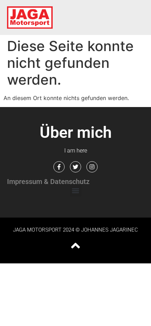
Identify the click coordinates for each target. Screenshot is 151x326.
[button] (75, 191)
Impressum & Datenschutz (48, 181)
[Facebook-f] (59, 166)
